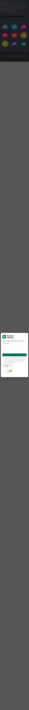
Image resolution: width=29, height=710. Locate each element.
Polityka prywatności (11, 362)
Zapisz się (14, 354)
